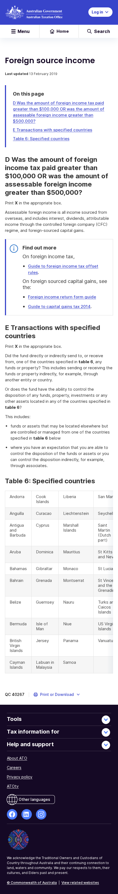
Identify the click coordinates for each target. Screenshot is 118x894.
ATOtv (13, 786)
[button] (57, 694)
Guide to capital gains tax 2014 (59, 306)
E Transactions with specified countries (52, 129)
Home (63, 31)
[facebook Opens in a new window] (12, 814)
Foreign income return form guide (62, 296)
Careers (14, 767)
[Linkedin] (26, 814)
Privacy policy (19, 776)
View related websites (80, 883)
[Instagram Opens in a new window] (41, 814)
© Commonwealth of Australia (32, 883)
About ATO (17, 758)
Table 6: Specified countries (41, 138)
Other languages (34, 799)
